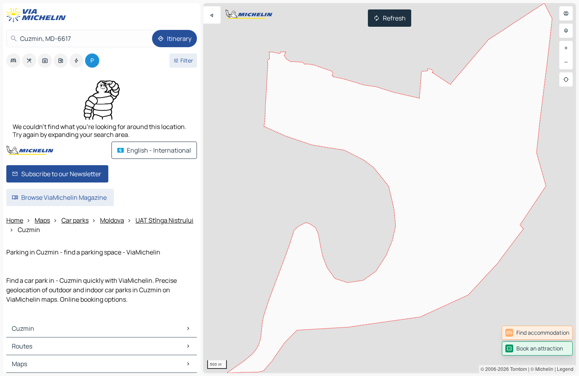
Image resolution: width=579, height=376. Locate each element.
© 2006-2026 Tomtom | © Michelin (517, 368)
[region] (389, 188)
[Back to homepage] (37, 15)
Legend (565, 368)
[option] (13, 60)
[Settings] (566, 31)
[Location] (566, 79)
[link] (537, 333)
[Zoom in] (566, 48)
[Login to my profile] (566, 13)
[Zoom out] (566, 62)
